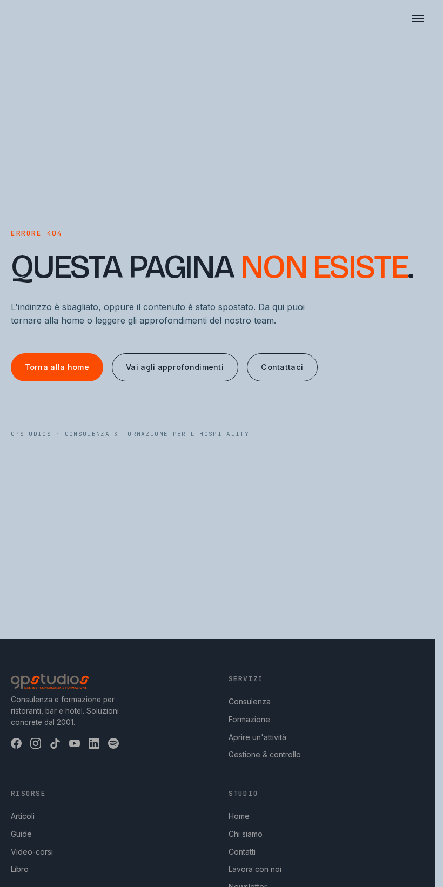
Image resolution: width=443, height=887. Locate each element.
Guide (21, 833)
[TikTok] (55, 743)
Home (239, 816)
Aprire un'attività (257, 737)
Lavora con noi (255, 868)
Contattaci (282, 367)
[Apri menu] (418, 18)
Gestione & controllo (265, 754)
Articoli (23, 816)
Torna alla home (57, 367)
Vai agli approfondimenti (175, 367)
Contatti (242, 851)
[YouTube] (74, 743)
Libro (20, 868)
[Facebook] (16, 743)
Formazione (249, 719)
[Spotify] (113, 743)
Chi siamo (246, 833)
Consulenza (250, 701)
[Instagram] (35, 743)
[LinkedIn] (94, 743)
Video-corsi (32, 851)
